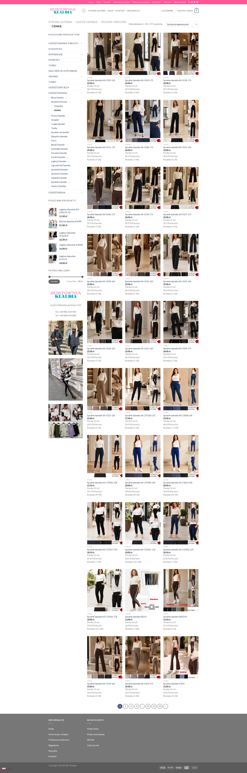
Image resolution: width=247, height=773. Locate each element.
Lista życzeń (93, 745)
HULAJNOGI (55, 48)
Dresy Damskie (58, 116)
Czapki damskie (58, 124)
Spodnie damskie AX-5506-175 (101, 214)
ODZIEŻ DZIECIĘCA (58, 87)
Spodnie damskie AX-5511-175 (101, 147)
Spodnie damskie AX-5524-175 (139, 683)
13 (160, 706)
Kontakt (107, 2)
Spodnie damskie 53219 (174, 683)
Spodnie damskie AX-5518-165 (101, 683)
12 (154, 706)
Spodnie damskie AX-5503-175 (139, 80)
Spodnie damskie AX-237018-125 (178, 549)
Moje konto (93, 728)
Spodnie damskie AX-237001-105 (102, 482)
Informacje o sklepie (121, 2)
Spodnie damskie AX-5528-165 (101, 281)
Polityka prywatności (141, 2)
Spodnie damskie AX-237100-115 (140, 415)
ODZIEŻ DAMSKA (86, 22)
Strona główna (60, 22)
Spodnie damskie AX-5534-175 (139, 214)
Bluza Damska (57, 97)
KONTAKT (120, 11)
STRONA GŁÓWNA (97, 11)
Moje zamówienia (95, 734)
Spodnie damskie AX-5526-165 (101, 348)
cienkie (57, 110)
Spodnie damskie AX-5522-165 (101, 415)
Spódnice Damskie (59, 174)
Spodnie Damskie (59, 182)
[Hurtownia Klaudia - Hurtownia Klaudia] (62, 11)
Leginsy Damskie (58, 161)
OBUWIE (53, 76)
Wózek (90, 739)
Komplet (55, 120)
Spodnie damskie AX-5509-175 (177, 348)
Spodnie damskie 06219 (135, 616)
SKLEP (110, 11)
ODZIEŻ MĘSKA (56, 192)
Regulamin (156, 2)
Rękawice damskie (59, 136)
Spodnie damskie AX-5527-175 (177, 214)
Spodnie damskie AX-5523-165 (177, 281)
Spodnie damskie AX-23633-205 (177, 482)
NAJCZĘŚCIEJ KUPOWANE (62, 70)
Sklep (98, 2)
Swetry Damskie (58, 186)
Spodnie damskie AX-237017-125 (102, 549)
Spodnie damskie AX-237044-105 (140, 482)
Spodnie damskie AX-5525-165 (139, 348)
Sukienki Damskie (59, 178)
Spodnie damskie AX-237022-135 (102, 616)
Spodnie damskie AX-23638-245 (177, 415)
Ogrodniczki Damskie (60, 165)
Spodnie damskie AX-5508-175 (139, 147)
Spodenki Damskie (59, 169)
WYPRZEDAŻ (55, 54)
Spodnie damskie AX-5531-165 (177, 147)
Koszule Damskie (59, 153)
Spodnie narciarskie (60, 132)
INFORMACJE (133, 11)
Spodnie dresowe (114, 22)
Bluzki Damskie (58, 145)
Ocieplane (58, 106)
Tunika (54, 128)
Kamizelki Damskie (59, 149)
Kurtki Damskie (58, 157)
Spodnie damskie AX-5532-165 (139, 281)
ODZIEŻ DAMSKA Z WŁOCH (63, 43)
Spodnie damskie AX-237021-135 (140, 549)
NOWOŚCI (54, 59)
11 (148, 706)
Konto (90, 2)
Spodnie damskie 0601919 (175, 616)
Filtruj (54, 281)
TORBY (52, 65)
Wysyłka (167, 2)
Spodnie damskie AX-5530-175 (177, 80)
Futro (53, 140)
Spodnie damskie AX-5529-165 (101, 80)
